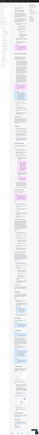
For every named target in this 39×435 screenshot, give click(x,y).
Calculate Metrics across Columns (6, 40)
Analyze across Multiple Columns (5, 44)
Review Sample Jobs (31, 20)
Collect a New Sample (32, 10)
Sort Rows (17, 136)
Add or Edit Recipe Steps (6, 34)
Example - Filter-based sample (33, 12)
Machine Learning (2, 22)
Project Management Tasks (4, 59)
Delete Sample (31, 17)
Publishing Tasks (4, 57)
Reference (2, 65)
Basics (2, 25)
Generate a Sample (5, 48)
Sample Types (22, 153)
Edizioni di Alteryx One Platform (4, 6)
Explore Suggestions (5, 31)
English (27, 433)
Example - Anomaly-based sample (34, 13)
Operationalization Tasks (5, 61)
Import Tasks (3, 28)
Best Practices (31, 21)
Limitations (30, 9)
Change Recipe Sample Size (5, 50)
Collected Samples (31, 19)
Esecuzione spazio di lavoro (3, 18)
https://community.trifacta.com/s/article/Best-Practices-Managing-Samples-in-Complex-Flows (21, 424)
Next (27, 431)
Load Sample (30, 16)
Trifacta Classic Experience (20, 7)
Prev (11, 431)
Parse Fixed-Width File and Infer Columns (5, 46)
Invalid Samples (31, 18)
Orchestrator (2, 19)
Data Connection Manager (3, 21)
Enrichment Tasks (4, 56)
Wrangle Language (3, 64)
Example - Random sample (33, 11)
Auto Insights (2, 12)
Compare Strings (5, 42)
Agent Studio (2, 15)
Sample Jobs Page (18, 416)
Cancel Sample (31, 14)
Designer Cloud (2, 9)
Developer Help (2, 67)
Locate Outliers (4, 37)
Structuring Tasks (4, 53)
